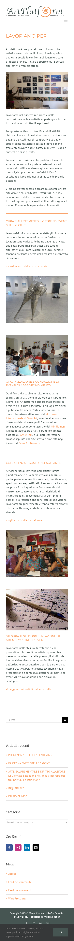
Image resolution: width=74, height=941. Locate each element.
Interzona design (51, 916)
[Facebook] (9, 847)
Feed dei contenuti (19, 882)
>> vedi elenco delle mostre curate (26, 266)
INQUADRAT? (16, 788)
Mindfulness (58, 426)
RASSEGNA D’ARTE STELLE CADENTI (29, 763)
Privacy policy (21, 916)
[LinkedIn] (27, 847)
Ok (60, 932)
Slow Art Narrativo (30, 443)
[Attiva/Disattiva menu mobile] (66, 22)
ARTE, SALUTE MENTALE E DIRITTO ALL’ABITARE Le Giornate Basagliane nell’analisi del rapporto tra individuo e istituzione (37, 776)
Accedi (12, 873)
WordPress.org (17, 898)
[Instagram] (18, 847)
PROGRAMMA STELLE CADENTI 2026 (30, 755)
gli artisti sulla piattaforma (24, 520)
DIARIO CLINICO (17, 796)
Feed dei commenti (19, 890)
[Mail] (36, 847)
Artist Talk (26, 435)
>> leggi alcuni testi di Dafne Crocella (28, 689)
